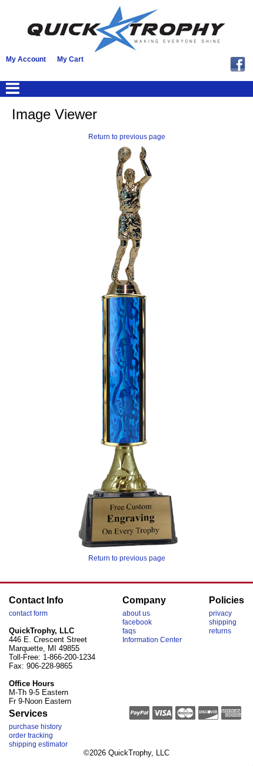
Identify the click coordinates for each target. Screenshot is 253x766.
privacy (220, 613)
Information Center (152, 640)
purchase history (35, 727)
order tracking (31, 735)
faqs (129, 631)
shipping (223, 622)
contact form (28, 613)
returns (220, 631)
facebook (137, 622)
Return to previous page (126, 137)
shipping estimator (38, 744)
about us (136, 613)
